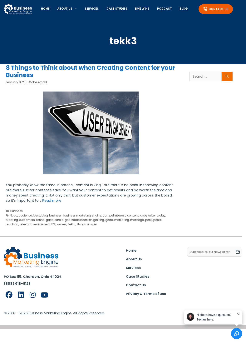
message (137, 220)
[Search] (227, 76)
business (55, 215)
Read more (51, 200)
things (81, 224)
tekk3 (72, 224)
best (36, 215)
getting (98, 220)
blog (45, 215)
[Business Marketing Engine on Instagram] (32, 295)
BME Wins (142, 9)
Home (45, 9)
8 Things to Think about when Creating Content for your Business (90, 71)
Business (16, 211)
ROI (53, 224)
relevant (26, 224)
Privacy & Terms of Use (146, 293)
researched (41, 224)
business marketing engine (82, 215)
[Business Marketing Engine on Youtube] (44, 295)
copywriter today (152, 215)
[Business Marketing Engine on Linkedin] (21, 295)
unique (92, 224)
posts (157, 220)
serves (61, 224)
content (133, 215)
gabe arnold (54, 220)
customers (27, 220)
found (40, 220)
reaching (12, 224)
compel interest (114, 215)
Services (92, 9)
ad (15, 215)
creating (12, 220)
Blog (184, 9)
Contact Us (218, 9)
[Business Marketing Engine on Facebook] (9, 295)
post (148, 220)
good (109, 220)
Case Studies (116, 9)
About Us (64, 9)
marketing (121, 220)
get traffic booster (78, 220)
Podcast (164, 9)
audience (25, 215)
